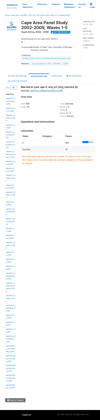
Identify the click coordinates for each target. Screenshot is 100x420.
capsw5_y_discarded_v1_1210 (10, 339)
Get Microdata (61, 32)
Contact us (82, 5)
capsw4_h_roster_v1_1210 (10, 245)
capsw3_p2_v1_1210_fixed (10, 221)
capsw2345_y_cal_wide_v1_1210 (10, 368)
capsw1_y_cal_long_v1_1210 (10, 135)
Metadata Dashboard (69, 5)
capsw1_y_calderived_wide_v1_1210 (10, 154)
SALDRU (23, 15)
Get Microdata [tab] (75, 76)
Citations (55, 4)
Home (7, 15)
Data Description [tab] (39, 76)
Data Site (15, 15)
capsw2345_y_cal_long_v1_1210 (10, 358)
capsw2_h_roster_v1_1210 (10, 178)
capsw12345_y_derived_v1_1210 (10, 378)
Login (92, 7)
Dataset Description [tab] (17, 76)
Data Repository (28, 5)
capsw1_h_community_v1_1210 (10, 101)
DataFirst (12, 5)
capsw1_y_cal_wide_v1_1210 (10, 144)
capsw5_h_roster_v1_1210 (10, 298)
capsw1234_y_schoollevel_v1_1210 (10, 348)
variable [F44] (64, 15)
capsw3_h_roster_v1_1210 (10, 195)
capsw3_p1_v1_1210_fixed (10, 211)
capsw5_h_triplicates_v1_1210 (10, 308)
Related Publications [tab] (17, 81)
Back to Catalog (16, 400)
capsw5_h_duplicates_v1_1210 (10, 276)
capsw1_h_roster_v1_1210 (10, 118)
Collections (42, 4)
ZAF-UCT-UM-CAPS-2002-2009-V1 (43, 15)
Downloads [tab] (56, 76)
